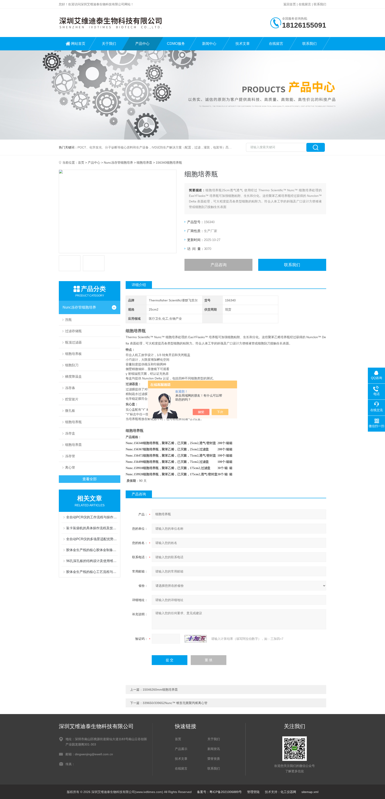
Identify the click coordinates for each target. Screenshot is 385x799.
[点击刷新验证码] (195, 638)
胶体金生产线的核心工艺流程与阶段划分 (91, 572)
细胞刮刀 (71, 365)
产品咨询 (219, 265)
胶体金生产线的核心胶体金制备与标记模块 (91, 550)
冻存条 (70, 388)
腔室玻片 (71, 399)
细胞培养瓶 (73, 422)
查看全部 (89, 479)
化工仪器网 (288, 792)
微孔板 (70, 410)
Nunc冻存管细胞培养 (118, 162)
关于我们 (109, 43)
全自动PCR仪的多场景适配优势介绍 (91, 539)
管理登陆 (253, 792)
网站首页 (78, 43)
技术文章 (243, 43)
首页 (81, 162)
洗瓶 (68, 319)
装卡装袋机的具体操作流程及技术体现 (91, 528)
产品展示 (181, 749)
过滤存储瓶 (73, 331)
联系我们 (320, 4)
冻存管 (70, 456)
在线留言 (305, 4)
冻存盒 (70, 433)
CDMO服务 (176, 43)
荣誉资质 (213, 758)
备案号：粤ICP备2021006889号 (219, 792)
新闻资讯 (213, 749)
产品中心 (142, 43)
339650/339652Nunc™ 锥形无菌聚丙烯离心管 (175, 703)
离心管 (70, 467)
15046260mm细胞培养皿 (160, 689)
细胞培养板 (73, 354)
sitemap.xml (309, 792)
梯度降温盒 (73, 376)
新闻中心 (209, 43)
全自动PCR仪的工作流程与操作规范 (91, 517)
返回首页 (289, 4)
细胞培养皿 (144, 162)
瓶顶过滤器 (73, 342)
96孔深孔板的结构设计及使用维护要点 (91, 561)
